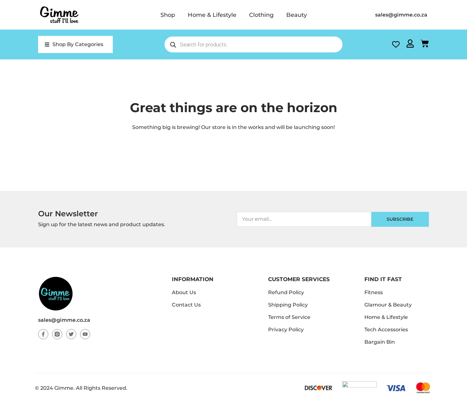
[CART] (425, 43)
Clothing (261, 14)
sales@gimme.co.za (64, 320)
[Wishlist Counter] (396, 44)
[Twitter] (71, 334)
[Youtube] (85, 334)
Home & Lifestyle (212, 14)
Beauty (296, 14)
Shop (167, 14)
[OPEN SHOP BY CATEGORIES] (47, 44)
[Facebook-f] (43, 334)
